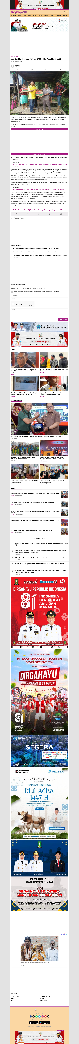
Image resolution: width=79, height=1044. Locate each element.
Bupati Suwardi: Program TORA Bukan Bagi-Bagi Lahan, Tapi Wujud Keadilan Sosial (37, 252)
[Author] (12, 65)
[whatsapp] (36, 1016)
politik (22, 218)
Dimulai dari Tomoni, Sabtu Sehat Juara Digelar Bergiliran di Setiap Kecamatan (23, 458)
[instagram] (42, 1016)
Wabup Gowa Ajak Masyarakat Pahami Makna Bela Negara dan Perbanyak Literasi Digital (36, 436)
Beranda (13, 56)
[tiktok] (48, 1016)
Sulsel (17, 56)
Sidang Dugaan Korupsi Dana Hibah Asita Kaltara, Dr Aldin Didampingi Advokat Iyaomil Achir (40, 558)
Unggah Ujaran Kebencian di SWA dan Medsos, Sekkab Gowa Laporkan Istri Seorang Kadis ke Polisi (24, 371)
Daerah (17, 218)
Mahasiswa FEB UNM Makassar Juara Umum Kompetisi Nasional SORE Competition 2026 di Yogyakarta (52, 459)
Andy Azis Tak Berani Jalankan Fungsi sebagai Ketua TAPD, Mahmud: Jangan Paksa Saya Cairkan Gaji (41, 544)
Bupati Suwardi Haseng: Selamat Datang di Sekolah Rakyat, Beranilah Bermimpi (36, 248)
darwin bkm (17, 65)
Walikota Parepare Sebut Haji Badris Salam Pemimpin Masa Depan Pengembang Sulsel (38, 210)
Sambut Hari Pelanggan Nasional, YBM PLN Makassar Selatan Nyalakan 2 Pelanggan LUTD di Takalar (40, 256)
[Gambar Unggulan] (39, 93)
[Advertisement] (39, 43)
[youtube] (45, 1016)
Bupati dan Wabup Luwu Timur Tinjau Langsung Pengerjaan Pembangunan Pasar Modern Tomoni (35, 512)
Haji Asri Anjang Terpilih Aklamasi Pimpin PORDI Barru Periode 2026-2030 (25, 481)
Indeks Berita (39, 538)
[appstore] (33, 1022)
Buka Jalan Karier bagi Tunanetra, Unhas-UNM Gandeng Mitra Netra (52, 481)
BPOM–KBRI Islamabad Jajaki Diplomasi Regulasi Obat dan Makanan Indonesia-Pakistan (38, 189)
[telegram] (39, 1016)
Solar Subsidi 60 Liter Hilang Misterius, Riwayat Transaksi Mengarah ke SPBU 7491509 (24, 393)
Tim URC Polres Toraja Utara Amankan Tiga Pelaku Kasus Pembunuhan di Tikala (54, 370)
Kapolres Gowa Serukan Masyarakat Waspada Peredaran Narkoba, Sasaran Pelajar (52, 393)
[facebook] (31, 1016)
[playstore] (44, 1022)
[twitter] (33, 1016)
